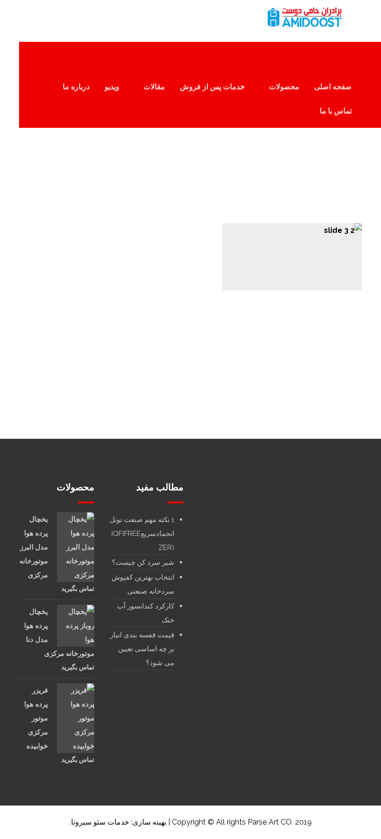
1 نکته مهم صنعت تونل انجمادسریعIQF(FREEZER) (142, 533)
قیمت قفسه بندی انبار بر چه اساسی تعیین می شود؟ (142, 649)
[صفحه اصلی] (223, 172)
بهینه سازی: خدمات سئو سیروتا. (118, 822)
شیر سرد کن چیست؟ (143, 562)
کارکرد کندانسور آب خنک (145, 613)
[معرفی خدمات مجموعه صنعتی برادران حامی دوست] (303, 17)
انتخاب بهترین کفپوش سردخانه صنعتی (143, 584)
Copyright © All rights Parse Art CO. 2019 (242, 822)
